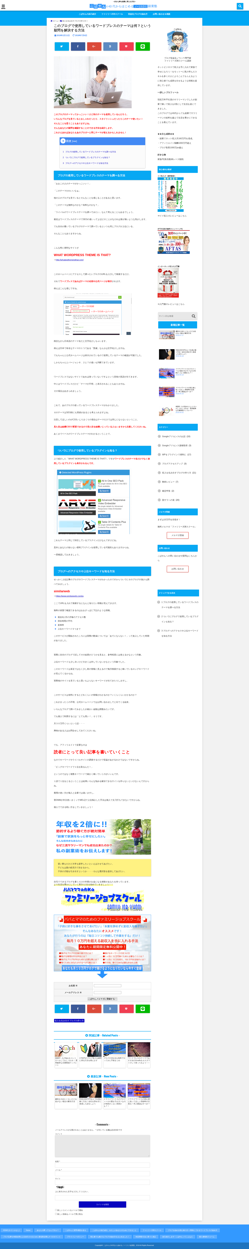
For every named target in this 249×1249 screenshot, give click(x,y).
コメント (58, 1134)
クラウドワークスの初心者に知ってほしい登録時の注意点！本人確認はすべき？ (139, 1101)
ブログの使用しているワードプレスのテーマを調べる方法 (90, 152)
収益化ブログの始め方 (138, 14)
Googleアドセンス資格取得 (175, 445)
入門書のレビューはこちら (172, 304)
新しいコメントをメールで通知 (70, 1210)
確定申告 (166, 491)
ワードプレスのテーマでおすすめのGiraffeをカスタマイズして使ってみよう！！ (139, 1060)
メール (58, 1170)
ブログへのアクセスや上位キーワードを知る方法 (86, 163)
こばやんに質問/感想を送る (75, 1230)
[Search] (193, 316)
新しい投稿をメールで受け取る (70, 1214)
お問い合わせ (177, 569)
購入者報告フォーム (206, 1237)
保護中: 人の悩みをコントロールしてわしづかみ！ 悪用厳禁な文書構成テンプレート (66, 1061)
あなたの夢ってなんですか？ (48, 1230)
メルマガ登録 (177, 535)
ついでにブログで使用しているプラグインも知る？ (87, 157)
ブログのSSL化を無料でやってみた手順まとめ (114, 1059)
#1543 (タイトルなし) (11, 1230)
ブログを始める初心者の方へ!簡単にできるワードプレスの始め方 (192, 1230)
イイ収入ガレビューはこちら (173, 216)
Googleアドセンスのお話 (173, 436)
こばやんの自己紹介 (87, 14)
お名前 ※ (77, 986)
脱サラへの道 (168, 500)
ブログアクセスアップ (172, 464)
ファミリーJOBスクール (112, 14)
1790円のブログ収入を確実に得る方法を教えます (90, 1059)
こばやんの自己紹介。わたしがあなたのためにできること (114, 1230)
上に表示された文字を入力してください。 (72, 1191)
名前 (57, 1161)
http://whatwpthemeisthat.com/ (70, 260)
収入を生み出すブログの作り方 (69, 1021)
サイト (58, 1179)
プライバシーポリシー (75, 1237)
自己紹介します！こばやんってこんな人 (177, 1237)
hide (74, 141)
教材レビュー (168, 482)
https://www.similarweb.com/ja (70, 596)
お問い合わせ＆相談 (161, 14)
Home (28, 1230)
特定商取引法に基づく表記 (146, 1237)
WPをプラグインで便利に (174, 454)
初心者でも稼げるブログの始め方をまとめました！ (109, 1237)
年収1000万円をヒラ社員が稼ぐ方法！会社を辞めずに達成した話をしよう (90, 1101)
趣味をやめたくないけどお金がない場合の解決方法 (66, 1100)
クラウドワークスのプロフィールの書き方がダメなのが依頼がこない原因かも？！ (115, 1102)
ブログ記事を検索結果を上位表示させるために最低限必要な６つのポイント (32, 1237)
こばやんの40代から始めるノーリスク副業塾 (119, 1245)
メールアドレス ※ (73, 992)
